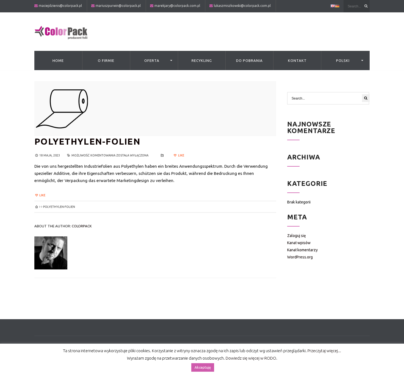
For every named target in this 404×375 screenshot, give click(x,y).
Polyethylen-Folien (87, 141)
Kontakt (297, 60)
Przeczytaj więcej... (324, 350)
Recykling (202, 60)
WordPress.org (300, 257)
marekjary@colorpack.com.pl (177, 5)
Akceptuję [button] (203, 367)
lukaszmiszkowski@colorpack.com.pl (242, 5)
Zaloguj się (296, 235)
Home (58, 60)
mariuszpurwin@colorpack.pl (118, 5)
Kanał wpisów (299, 243)
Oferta (151, 60)
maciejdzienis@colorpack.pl (60, 5)
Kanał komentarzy (302, 250)
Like (180, 155)
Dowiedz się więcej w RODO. (251, 358)
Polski (343, 60)
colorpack (82, 226)
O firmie (106, 60)
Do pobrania (249, 60)
